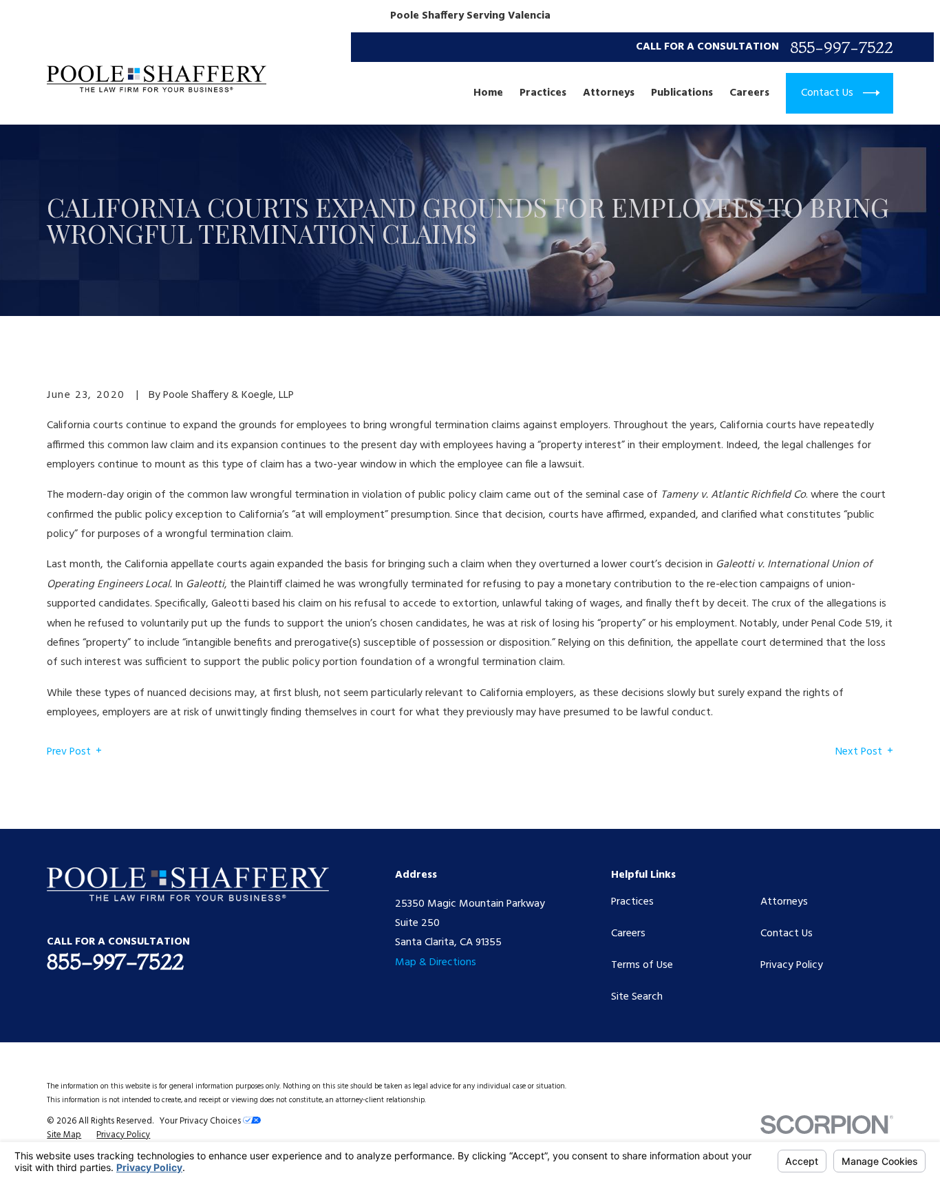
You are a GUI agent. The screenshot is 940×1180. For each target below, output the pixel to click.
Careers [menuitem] (749, 93)
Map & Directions (435, 962)
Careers (628, 933)
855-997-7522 (841, 47)
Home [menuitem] (488, 93)
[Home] (156, 78)
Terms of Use (642, 965)
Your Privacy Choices (201, 1121)
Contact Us (786, 933)
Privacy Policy (791, 965)
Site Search (637, 997)
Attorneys (784, 902)
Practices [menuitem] (543, 93)
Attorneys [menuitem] (608, 93)
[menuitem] (64, 1135)
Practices (632, 902)
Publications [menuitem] (682, 93)
